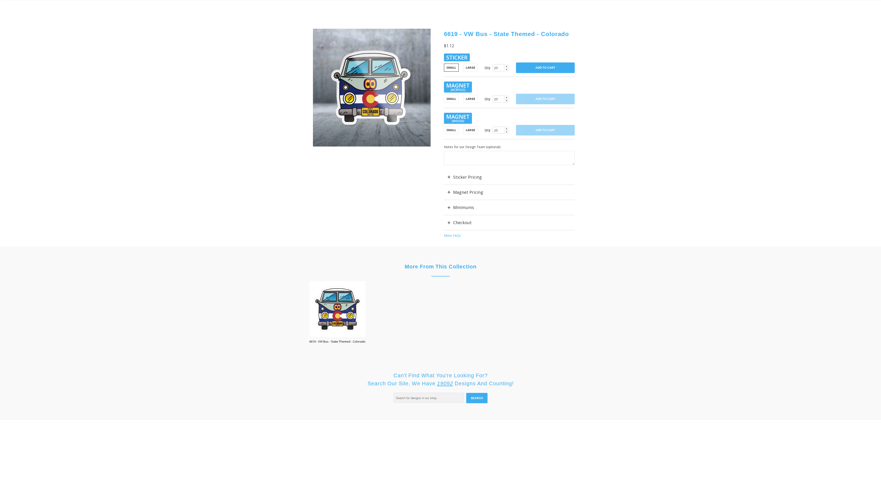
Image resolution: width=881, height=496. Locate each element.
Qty (488, 67)
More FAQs (452, 235)
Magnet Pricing (468, 192)
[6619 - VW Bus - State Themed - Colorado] (371, 88)
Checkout (462, 222)
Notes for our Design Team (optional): (472, 147)
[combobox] (428, 398)
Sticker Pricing (467, 177)
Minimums (463, 207)
